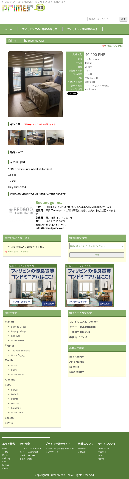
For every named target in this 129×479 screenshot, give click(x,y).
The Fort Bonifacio (20, 350)
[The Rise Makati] (35, 116)
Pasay (14, 369)
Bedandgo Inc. (49, 202)
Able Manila (76, 361)
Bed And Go (76, 356)
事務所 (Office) (78, 337)
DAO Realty (76, 371)
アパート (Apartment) (82, 326)
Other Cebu (17, 412)
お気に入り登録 (114, 45)
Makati (9, 321)
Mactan (15, 403)
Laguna (9, 417)
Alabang (10, 379)
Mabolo (15, 394)
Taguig (9, 345)
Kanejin (74, 366)
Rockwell (15, 335)
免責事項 (102, 452)
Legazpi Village (18, 331)
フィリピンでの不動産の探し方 (39, 29)
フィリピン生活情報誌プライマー (59, 448)
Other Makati (18, 340)
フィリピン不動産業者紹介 (82, 29)
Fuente (14, 398)
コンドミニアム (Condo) (83, 321)
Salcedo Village (18, 326)
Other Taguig (18, 355)
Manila (9, 360)
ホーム (8, 29)
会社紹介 (82, 448)
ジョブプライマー (52, 452)
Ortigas (15, 365)
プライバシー (103, 448)
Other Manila (17, 374)
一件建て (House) (79, 332)
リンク (101, 455)
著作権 (101, 458)
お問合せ (82, 452)
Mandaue (16, 407)
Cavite (9, 422)
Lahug (14, 389)
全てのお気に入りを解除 (18, 251)
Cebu (8, 384)
